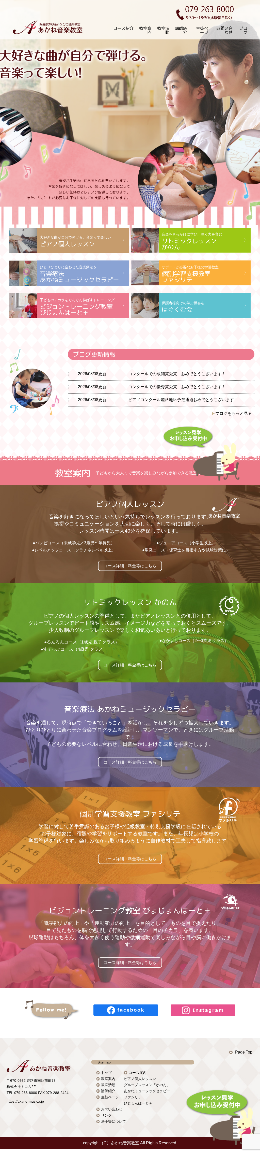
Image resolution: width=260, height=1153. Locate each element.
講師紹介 (181, 30)
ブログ (243, 30)
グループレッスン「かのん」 (147, 1085)
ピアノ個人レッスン (140, 1079)
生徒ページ (202, 30)
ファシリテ (133, 1097)
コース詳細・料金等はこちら (130, 566)
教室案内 (145, 30)
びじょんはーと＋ (138, 1103)
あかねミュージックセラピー (147, 1091)
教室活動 (163, 30)
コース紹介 (123, 28)
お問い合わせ (224, 30)
